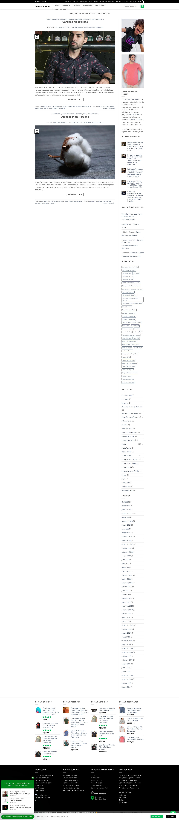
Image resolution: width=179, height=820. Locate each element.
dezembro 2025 (127, 513)
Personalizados (60, 9)
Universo (38, 778)
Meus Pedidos (96, 780)
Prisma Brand (126, 357)
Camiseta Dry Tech (127, 276)
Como (93, 788)
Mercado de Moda (128, 440)
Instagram (122, 795)
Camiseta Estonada (127, 279)
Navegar (99, 788)
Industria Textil (138, 332)
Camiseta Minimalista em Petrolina (132, 289)
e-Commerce (126, 421)
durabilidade (125, 325)
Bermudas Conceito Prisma (130, 267)
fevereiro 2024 (127, 537)
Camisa (49, 19)
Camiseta (64, 19)
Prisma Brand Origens (129, 463)
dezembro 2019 (127, 648)
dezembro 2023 (127, 544)
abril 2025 (125, 517)
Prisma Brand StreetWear (129, 363)
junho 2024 (126, 529)
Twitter (121, 800)
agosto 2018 (126, 687)
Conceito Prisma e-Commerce (130, 247)
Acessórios (87, 5)
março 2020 (126, 637)
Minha (93, 778)
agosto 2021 (126, 618)
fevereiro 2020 (127, 641)
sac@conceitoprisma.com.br (129, 778)
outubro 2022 (126, 587)
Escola (131, 115)
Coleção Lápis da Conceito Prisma (132, 303)
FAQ (95, 1)
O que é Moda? (129, 220)
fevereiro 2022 (127, 598)
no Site (105, 788)
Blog (90, 1)
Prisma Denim (127, 467)
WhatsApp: (123, 780)
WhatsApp (123, 802)
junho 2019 (125, 672)
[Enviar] (142, 6)
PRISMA (135, 99)
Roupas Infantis (126, 376)
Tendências (126, 487)
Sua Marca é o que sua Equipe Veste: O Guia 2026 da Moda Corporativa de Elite (134, 184)
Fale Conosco (40, 790)
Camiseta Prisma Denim (129, 295)
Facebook (122, 797)
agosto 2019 (126, 664)
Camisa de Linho (127, 273)
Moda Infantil (126, 344)
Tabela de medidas (70, 775)
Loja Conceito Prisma (129, 432)
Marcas (67, 1)
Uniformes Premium (128, 382)
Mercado (136, 338)
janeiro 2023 (126, 579)
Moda (85, 19)
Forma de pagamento (70, 780)
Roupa (102, 19)
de (42, 783)
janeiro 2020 (126, 645)
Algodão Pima (56, 114)
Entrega (74, 778)
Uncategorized (127, 490)
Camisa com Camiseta (128, 270)
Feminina (77, 5)
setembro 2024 (127, 521)
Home (93, 775)
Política (38, 783)
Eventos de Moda (127, 329)
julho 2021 (125, 621)
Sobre (74, 1)
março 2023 (126, 571)
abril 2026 (125, 502)
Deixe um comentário (109, 108)
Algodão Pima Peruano (75, 116)
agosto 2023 (126, 556)
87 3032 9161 (132, 780)
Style (123, 479)
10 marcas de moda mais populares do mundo (133, 254)
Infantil (56, 5)
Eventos (124, 425)
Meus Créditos (96, 783)
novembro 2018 (127, 679)
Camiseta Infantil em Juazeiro (131, 282)
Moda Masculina (93, 19)
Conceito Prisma (103, 106)
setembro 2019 (127, 660)
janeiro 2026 (126, 510)
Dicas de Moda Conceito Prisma (52, 108)
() (82, 790)
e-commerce (135, 325)
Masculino (66, 5)
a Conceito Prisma (46, 775)
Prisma (137, 115)
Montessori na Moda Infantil (130, 354)
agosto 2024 (126, 525)
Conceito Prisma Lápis (128, 313)
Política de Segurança (71, 785)
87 (124, 775)
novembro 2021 (127, 610)
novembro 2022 (127, 583)
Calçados (125, 403)
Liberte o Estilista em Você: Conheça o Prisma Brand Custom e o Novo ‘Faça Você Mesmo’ (135, 146)
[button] (122, 1)
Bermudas (125, 399)
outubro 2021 (126, 614)
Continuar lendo (75, 99)
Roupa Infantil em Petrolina (130, 373)
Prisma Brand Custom (128, 360)
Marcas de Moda (127, 338)
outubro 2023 (126, 548)
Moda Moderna (138, 348)
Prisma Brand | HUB (128, 370)
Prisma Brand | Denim (128, 366)
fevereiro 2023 (127, 575)
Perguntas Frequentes (71, 790)
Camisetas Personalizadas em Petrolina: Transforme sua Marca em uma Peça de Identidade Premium (135, 196)
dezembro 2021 (127, 606)
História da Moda (127, 332)
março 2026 (126, 506)
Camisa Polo (56, 19)
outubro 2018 (126, 683)
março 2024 (126, 533)
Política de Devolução (71, 788)
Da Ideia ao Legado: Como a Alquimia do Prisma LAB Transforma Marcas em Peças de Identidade (134, 159)
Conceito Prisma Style (128, 319)
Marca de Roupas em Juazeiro (131, 335)
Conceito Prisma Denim (129, 310)
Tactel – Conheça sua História (132, 233)
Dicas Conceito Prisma (130, 417)
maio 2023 (125, 564)
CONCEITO (127, 99)
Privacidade (47, 783)
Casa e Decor (100, 5)
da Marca (45, 778)
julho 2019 (125, 668)
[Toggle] (142, 417)
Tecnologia (126, 483)
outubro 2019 (126, 656)
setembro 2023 (127, 552)
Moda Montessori (127, 351)
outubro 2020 (126, 629)
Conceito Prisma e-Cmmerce (132, 407)
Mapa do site (40, 785)
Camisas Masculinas (75, 21)
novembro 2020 (127, 625)
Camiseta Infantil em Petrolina (131, 286)
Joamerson (126, 224)
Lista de (94, 785)
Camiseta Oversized (128, 292)
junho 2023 (126, 560)
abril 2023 (125, 567)
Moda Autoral (126, 448)
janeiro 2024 (126, 540)
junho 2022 (126, 594)
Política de (67, 778)
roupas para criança (128, 379)
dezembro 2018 (127, 675)
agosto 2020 (126, 633)
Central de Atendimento (106, 1)
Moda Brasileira (131, 341)
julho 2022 (125, 591)
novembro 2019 (127, 652)
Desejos (100, 785)
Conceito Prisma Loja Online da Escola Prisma (87, 27)
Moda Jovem (52, 203)
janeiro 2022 (126, 602)
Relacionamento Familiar (130, 471)
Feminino (137, 329)
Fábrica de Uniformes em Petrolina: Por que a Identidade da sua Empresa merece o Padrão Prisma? (135, 173)
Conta (98, 778)
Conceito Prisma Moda (75, 19)
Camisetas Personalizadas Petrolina (130, 299)
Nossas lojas (83, 1)
